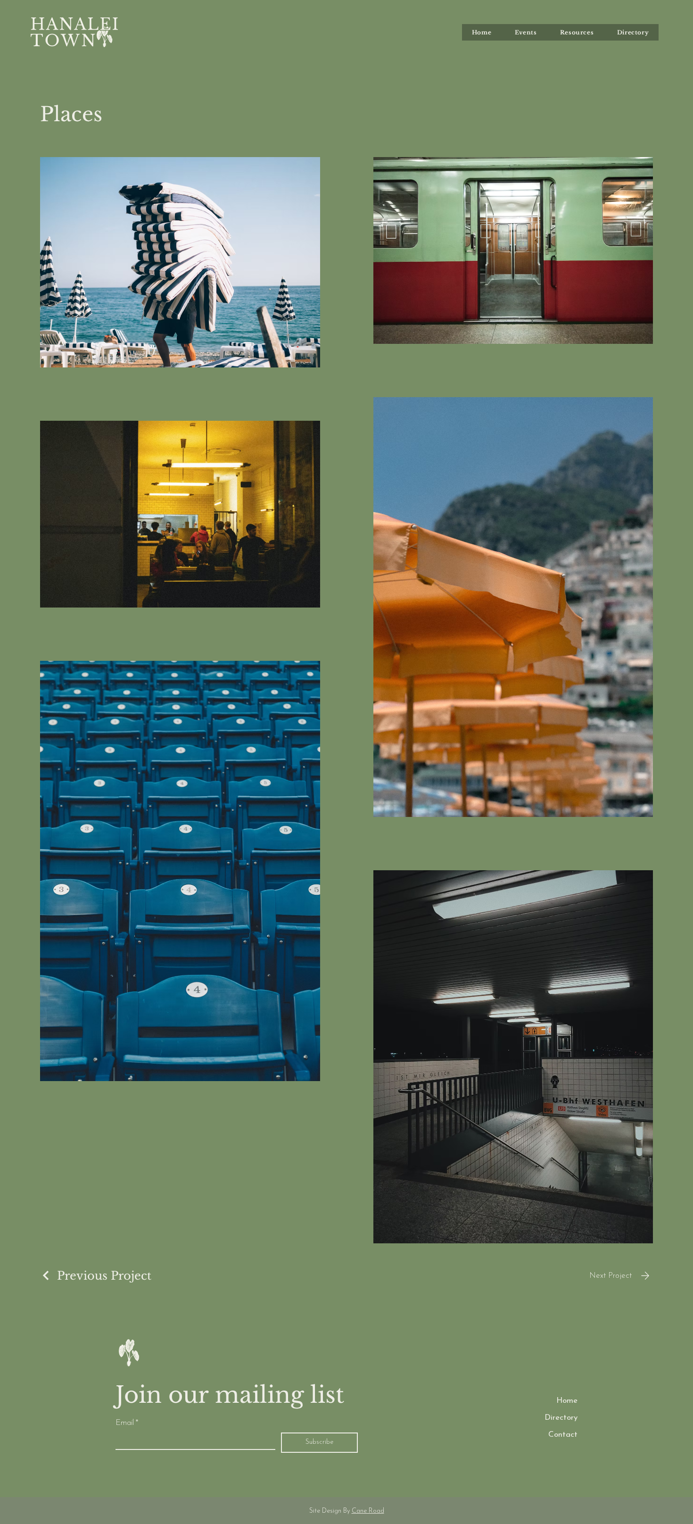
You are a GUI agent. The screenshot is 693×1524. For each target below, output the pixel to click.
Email (127, 1423)
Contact (563, 1435)
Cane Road (368, 1511)
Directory (561, 1418)
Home (567, 1401)
